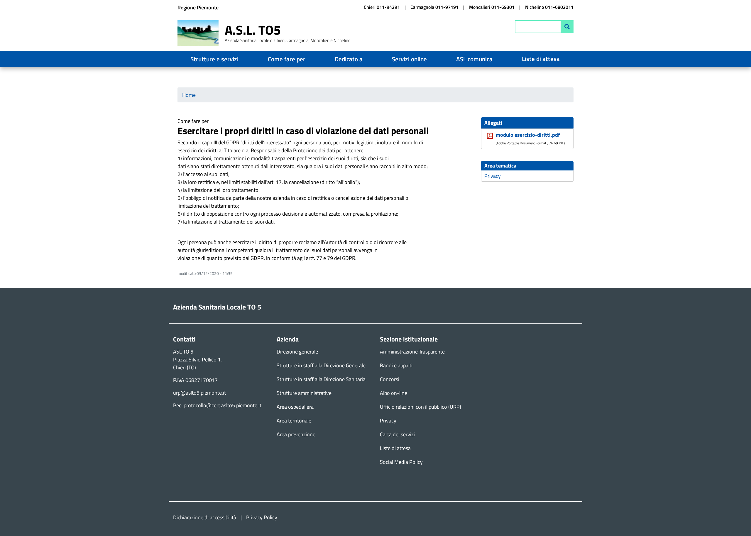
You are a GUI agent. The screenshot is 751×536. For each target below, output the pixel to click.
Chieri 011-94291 (382, 7)
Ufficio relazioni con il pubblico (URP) (420, 407)
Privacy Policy (261, 517)
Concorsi (389, 379)
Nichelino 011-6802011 (549, 7)
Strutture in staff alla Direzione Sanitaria (321, 379)
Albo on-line (393, 393)
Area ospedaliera (295, 407)
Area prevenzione (296, 434)
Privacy (492, 176)
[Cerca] (567, 27)
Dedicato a (349, 59)
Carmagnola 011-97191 (434, 7)
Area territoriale (294, 421)
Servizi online (409, 59)
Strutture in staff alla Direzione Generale (321, 365)
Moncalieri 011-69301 (492, 7)
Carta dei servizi (397, 434)
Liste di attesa (541, 58)
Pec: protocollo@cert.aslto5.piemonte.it (217, 405)
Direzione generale (297, 352)
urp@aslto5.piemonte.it (199, 393)
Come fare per (286, 59)
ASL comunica (474, 59)
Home (189, 95)
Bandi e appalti (396, 365)
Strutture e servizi (214, 59)
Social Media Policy (401, 462)
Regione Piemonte (198, 7)
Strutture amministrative (304, 393)
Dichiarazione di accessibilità (204, 517)
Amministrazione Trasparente (412, 352)
